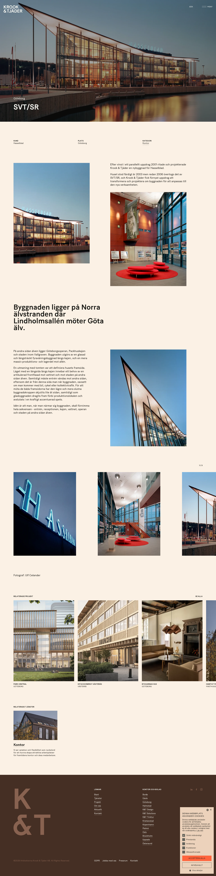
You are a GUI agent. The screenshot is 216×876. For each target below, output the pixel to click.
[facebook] (196, 789)
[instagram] (201, 789)
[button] (197, 870)
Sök (191, 7)
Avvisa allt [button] (197, 865)
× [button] (211, 810)
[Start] (6, 9)
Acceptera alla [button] (197, 858)
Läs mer (200, 830)
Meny (209, 7)
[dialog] (197, 840)
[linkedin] (191, 789)
